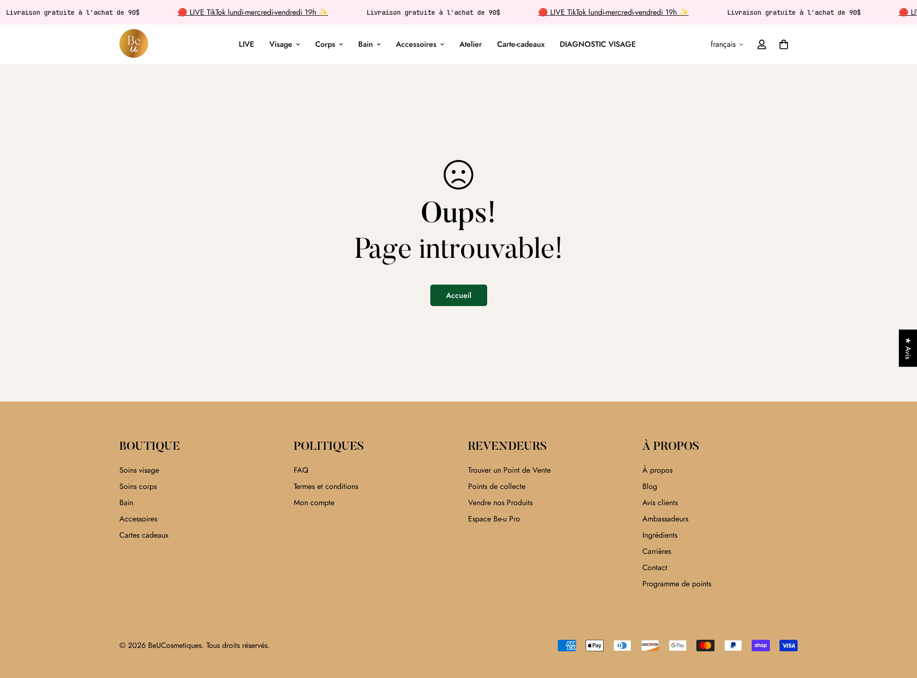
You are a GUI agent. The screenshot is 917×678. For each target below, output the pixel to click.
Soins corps (138, 486)
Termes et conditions (326, 486)
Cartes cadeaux (144, 535)
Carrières (656, 551)
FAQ (301, 470)
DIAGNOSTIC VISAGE (598, 44)
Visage (280, 44)
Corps (325, 44)
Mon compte (314, 502)
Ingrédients (659, 535)
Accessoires (416, 44)
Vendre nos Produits (500, 502)
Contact (654, 567)
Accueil (458, 295)
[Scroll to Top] (898, 626)
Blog (649, 486)
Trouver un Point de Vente (509, 470)
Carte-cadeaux (520, 44)
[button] (784, 44)
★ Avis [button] (908, 348)
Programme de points (676, 583)
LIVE (246, 44)
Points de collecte (496, 486)
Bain (365, 44)
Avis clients (660, 502)
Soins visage (139, 470)
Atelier (470, 44)
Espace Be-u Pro (494, 518)
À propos (657, 470)
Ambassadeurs (665, 518)
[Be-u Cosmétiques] (133, 44)
